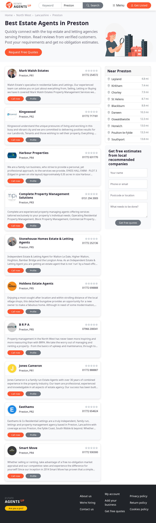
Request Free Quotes (23, 52)
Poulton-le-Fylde (130, 132)
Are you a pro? (16, 508)
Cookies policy (139, 509)
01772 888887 (90, 370)
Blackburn (130, 106)
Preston (57, 15)
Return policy (138, 502)
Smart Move (28, 448)
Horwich (130, 126)
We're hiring (87, 502)
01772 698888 (90, 287)
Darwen (130, 112)
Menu (119, 5)
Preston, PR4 (26, 157)
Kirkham (130, 86)
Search (94, 5)
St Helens (130, 99)
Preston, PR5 (26, 247)
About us (86, 496)
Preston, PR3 (26, 202)
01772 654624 (90, 411)
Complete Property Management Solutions (44, 196)
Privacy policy (138, 496)
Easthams (26, 407)
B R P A (24, 324)
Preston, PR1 (26, 75)
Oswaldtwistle (130, 119)
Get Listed (140, 5)
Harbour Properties (33, 153)
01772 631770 (90, 157)
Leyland (130, 79)
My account (112, 494)
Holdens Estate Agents (36, 283)
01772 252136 (90, 243)
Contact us (87, 509)
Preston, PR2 (26, 116)
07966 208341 (90, 329)
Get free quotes (128, 222)
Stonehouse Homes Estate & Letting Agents (46, 240)
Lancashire (42, 15)
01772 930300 (90, 452)
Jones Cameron (30, 366)
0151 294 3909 (90, 198)
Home (9, 15)
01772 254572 (90, 75)
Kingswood (27, 112)
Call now (15, 98)
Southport (130, 139)
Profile (33, 98)
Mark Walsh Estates (34, 71)
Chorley (130, 92)
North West (23, 15)
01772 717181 (90, 116)
